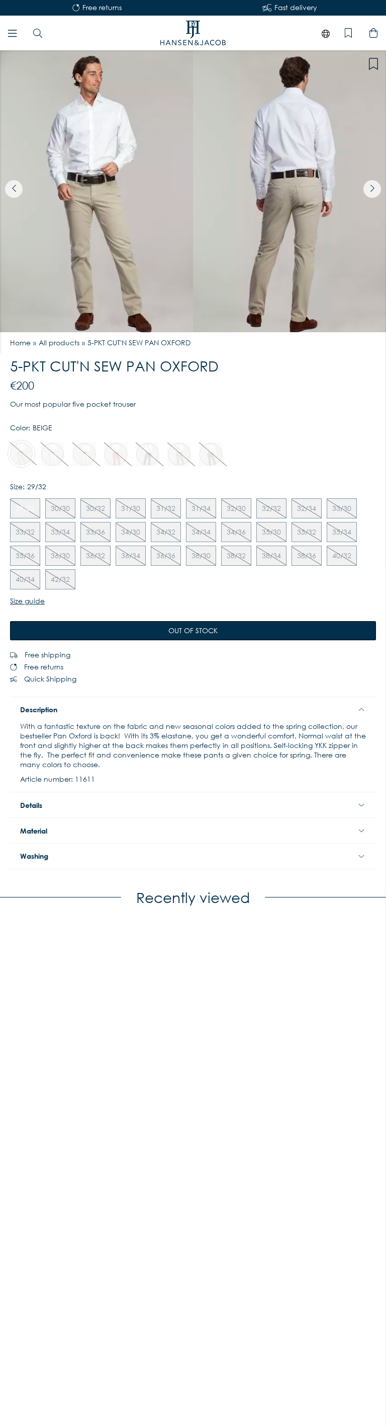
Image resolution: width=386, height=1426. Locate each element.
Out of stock (193, 631)
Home (20, 343)
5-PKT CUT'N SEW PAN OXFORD (138, 343)
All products (59, 343)
